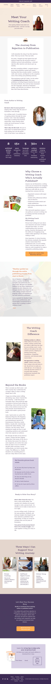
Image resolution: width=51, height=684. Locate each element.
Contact (21, 681)
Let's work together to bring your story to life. (24, 528)
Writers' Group (18, 5)
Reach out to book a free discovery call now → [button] (36, 254)
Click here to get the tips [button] (37, 661)
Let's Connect (41, 5)
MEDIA (12, 676)
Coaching (6, 4)
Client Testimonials (15, 679)
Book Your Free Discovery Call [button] (25, 628)
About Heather (34, 5)
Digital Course (11, 5)
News (23, 4)
